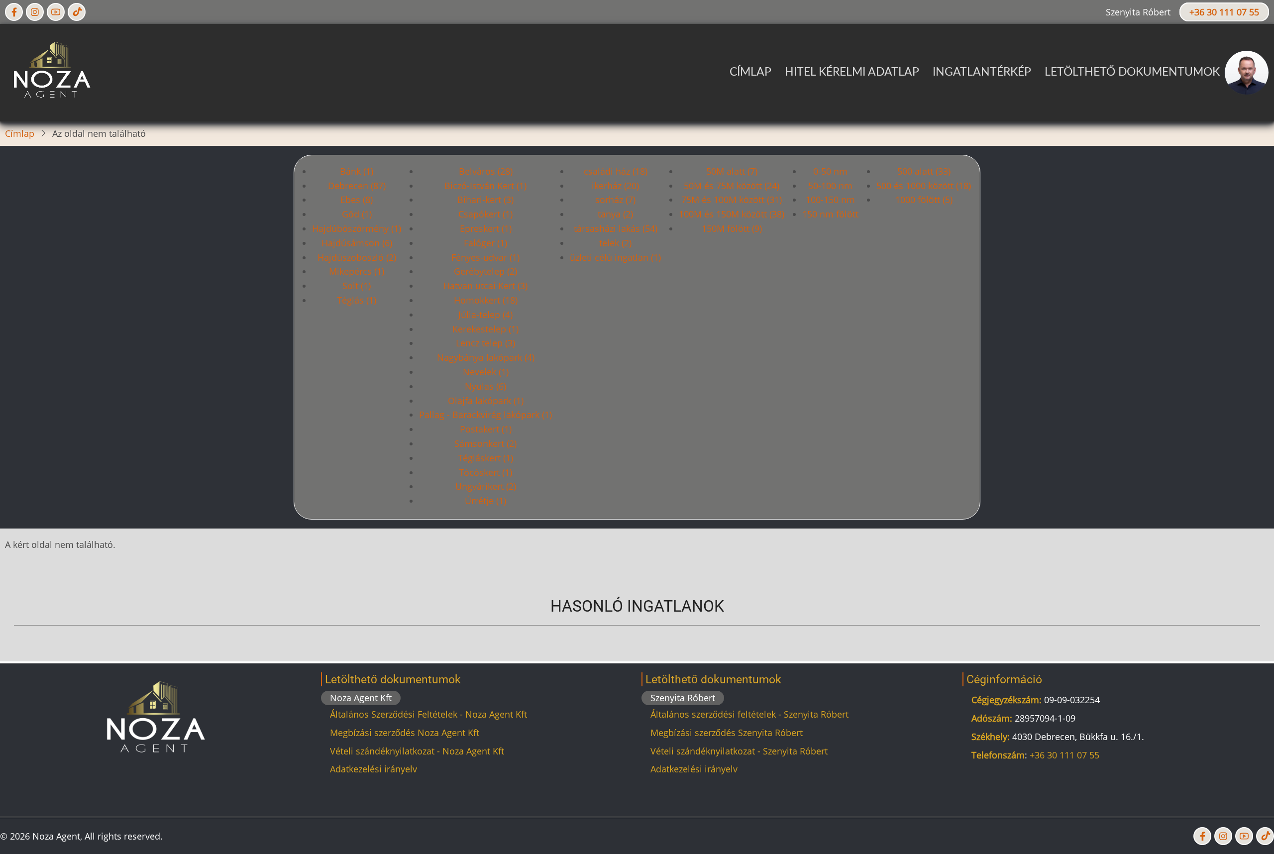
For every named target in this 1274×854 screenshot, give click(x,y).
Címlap (750, 72)
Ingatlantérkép (982, 72)
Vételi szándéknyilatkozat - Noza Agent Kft (417, 751)
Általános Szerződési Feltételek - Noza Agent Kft (428, 714)
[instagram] (35, 12)
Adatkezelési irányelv (373, 769)
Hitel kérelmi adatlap (852, 72)
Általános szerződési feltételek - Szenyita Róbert (749, 714)
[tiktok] (77, 12)
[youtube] (56, 12)
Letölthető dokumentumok (1132, 72)
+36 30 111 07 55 (1224, 12)
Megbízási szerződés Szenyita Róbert (726, 733)
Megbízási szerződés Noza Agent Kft (404, 733)
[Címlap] (50, 72)
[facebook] (14, 12)
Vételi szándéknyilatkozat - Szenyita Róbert (739, 751)
